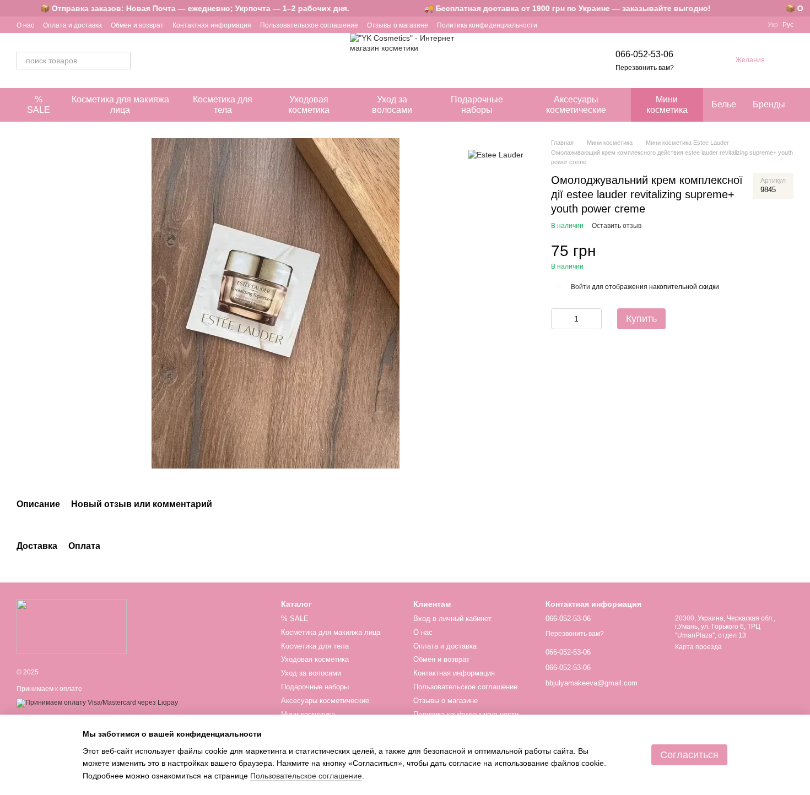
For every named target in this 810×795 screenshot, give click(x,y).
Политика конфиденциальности (487, 25)
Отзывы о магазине (397, 25)
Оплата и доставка (72, 25)
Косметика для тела (222, 104)
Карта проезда (698, 647)
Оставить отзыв (616, 226)
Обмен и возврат (137, 25)
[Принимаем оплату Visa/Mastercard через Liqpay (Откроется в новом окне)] (97, 702)
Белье (723, 104)
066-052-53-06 (644, 54)
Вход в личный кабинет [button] (452, 618)
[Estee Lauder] (495, 154)
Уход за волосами (392, 104)
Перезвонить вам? (644, 68)
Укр (773, 24)
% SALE (38, 104)
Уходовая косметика (309, 104)
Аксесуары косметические (576, 104)
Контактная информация (211, 25)
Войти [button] (580, 287)
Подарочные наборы (477, 104)
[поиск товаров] (122, 60)
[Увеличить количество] (593, 319)
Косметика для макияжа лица (120, 104)
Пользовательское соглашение (309, 25)
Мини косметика (667, 104)
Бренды (769, 104)
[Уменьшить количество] (559, 319)
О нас (25, 25)
